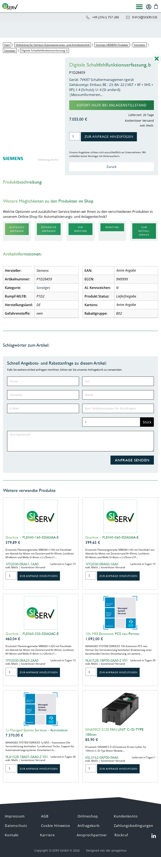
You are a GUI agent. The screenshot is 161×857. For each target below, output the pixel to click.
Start (7, 45)
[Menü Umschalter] (139, 6)
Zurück (111, 167)
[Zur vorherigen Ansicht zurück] (156, 61)
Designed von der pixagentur (106, 850)
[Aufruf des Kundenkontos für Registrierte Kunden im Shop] (148, 6)
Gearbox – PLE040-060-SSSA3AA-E (112, 537)
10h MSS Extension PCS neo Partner (112, 634)
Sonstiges (139, 45)
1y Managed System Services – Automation (36, 730)
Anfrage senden (132, 460)
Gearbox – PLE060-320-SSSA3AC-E (32, 634)
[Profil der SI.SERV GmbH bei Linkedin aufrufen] (153, 836)
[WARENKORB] (156, 6)
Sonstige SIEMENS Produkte (112, 45)
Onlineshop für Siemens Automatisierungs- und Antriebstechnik (53, 45)
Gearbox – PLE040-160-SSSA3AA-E (32, 537)
